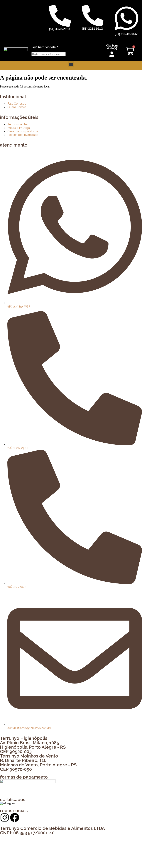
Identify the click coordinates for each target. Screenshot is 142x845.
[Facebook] (14, 817)
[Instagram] (4, 817)
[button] (71, 64)
